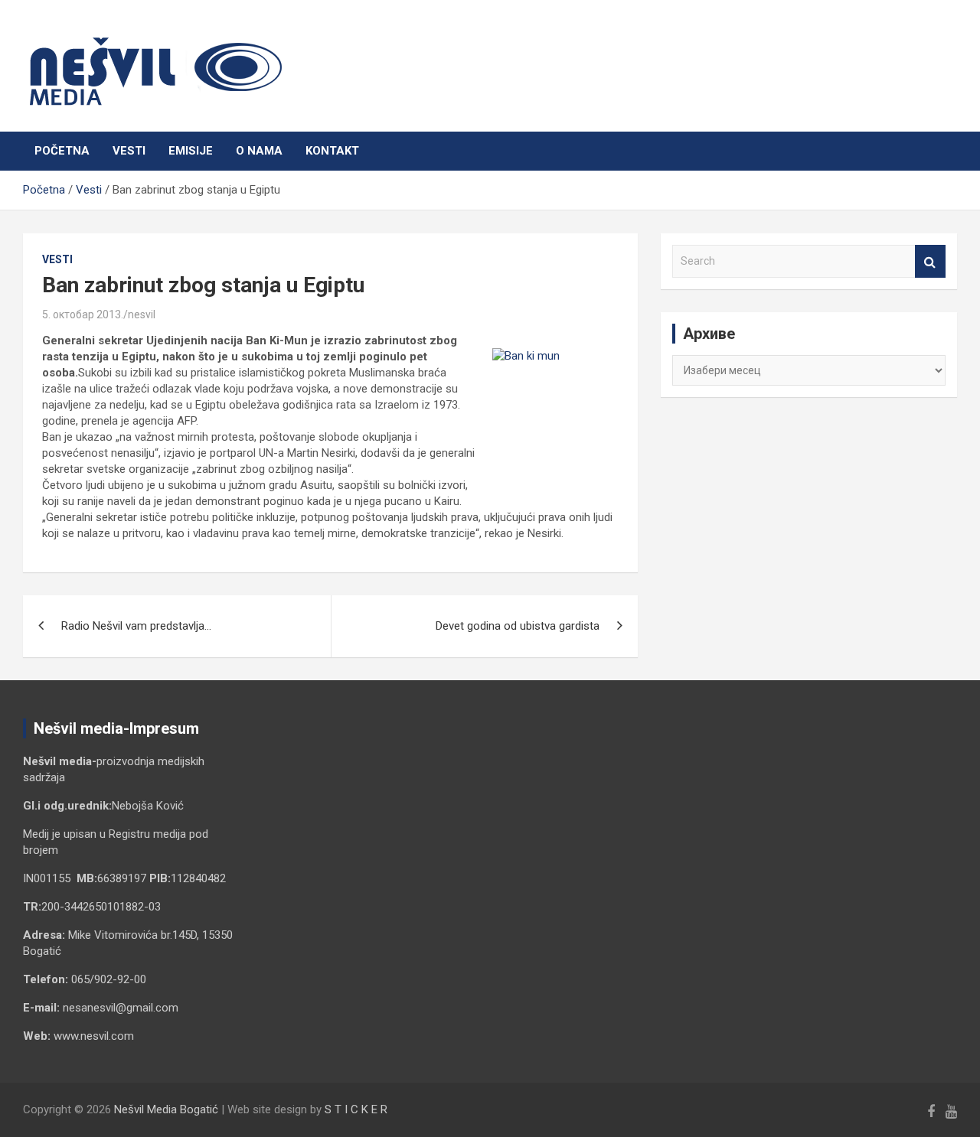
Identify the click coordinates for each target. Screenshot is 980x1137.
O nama (259, 151)
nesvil (141, 314)
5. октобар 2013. (82, 314)
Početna (62, 151)
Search (930, 261)
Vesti (129, 151)
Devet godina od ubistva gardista (517, 626)
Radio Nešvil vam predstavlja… (136, 626)
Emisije (190, 151)
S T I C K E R (356, 1109)
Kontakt (332, 151)
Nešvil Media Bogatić (166, 1109)
